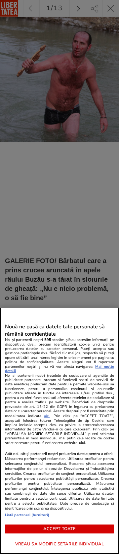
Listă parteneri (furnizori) (27, 515)
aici (47, 416)
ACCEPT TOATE (59, 529)
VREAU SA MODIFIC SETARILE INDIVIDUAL (59, 544)
